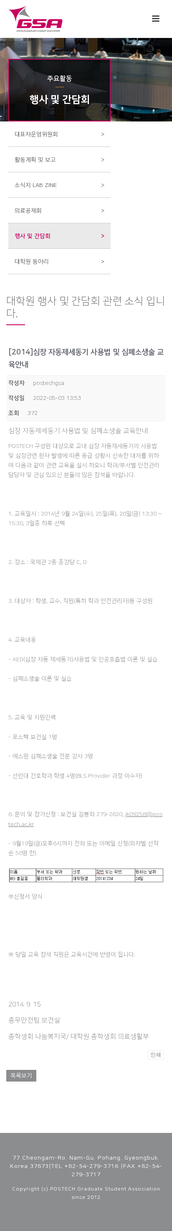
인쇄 (155, 1055)
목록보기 (21, 1075)
